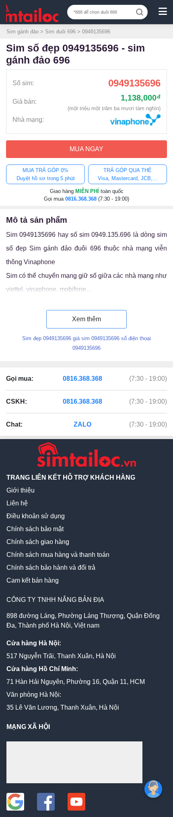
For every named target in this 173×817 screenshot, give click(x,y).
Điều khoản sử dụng (35, 516)
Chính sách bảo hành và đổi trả (50, 567)
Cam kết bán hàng (32, 580)
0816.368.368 (81, 199)
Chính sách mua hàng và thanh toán (57, 554)
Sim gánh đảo (22, 32)
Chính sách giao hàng (37, 541)
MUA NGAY (86, 149)
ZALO (82, 424)
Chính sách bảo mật (35, 529)
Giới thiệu (20, 490)
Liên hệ (17, 503)
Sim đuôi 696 (60, 32)
